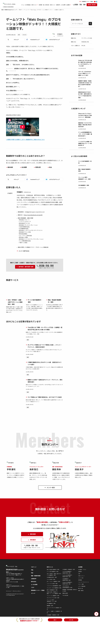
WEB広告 (24, 34)
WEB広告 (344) (85, 42)
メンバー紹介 (81, 577)
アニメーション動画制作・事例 (53, 595)
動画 (19, 34)
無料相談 (10, 167)
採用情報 (80, 580)
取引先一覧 (80, 588)
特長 (32, 570)
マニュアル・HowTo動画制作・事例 (54, 587)
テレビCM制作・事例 (51, 579)
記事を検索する (76, 19)
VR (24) (83, 45)
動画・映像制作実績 (35, 575)
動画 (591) (73, 38)
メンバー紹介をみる (24, 251)
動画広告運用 (65, 593)
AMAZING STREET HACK (13, 115)
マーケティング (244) (86, 38)
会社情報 (80, 567)
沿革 (79, 573)
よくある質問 (34, 584)
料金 (50, 167)
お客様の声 (33, 578)
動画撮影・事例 (50, 605)
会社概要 (24, 167)
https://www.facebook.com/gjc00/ (33, 215)
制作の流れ (33, 581)
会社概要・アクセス (82, 569)
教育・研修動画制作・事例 (52, 590)
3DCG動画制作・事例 (51, 603)
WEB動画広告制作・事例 (52, 577)
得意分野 (38, 167)
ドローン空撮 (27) (75, 45)
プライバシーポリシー (16, 591)
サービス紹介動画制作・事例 (52, 571)
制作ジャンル (50, 567)
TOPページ (33, 567)
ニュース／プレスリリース (83, 582)
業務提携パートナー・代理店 (37, 590)
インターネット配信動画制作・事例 (54, 585)
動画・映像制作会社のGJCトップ (9, 9)
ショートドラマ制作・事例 (52, 583)
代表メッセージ (81, 575)
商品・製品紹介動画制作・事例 (53, 569)
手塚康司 (59, 34)
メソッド (33, 593)
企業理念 (80, 571)
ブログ (20, 9)
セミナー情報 (81, 584)
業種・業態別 (81, 590)
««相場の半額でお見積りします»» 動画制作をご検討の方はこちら (25, 139)
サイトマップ (8, 591)
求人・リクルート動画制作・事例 (53, 581)
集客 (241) (73, 42)
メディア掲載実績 (81, 586)
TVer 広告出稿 (65, 595)
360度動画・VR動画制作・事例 (53, 614)
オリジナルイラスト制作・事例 (53, 597)
